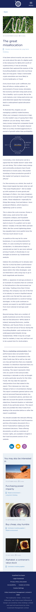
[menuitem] (31, 4)
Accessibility (11, 585)
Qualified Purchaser (18, 575)
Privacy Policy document (18, 581)
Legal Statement (18, 578)
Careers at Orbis (24, 585)
